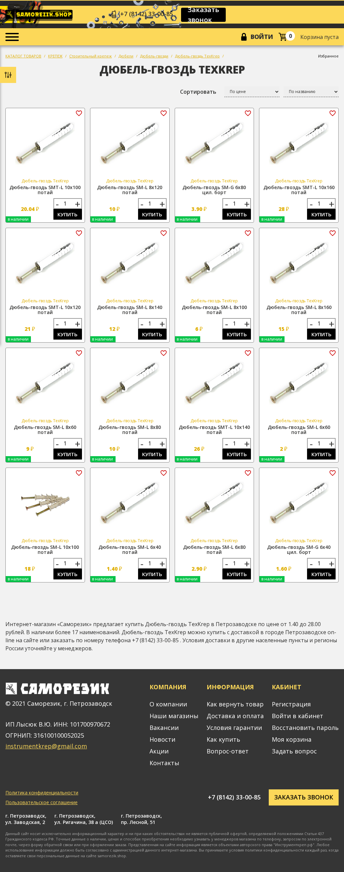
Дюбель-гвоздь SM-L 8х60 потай (45, 429)
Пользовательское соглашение (41, 802)
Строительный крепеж (90, 55)
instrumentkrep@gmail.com (46, 746)
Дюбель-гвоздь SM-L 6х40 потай (129, 549)
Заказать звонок (203, 15)
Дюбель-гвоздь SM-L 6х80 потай (214, 549)
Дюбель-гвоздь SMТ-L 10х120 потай (45, 309)
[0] (282, 37)
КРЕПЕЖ (55, 55)
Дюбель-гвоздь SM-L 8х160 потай (299, 309)
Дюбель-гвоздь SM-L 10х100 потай (45, 549)
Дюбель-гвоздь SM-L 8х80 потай (129, 429)
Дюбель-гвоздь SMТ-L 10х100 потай (45, 189)
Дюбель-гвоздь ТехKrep (197, 55)
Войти (262, 37)
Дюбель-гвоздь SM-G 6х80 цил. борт (214, 189)
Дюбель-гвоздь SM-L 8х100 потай (214, 309)
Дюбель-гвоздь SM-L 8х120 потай (129, 189)
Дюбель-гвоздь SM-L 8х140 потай (129, 309)
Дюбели (126, 55)
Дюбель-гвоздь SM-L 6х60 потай (299, 429)
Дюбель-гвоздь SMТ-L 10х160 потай (299, 189)
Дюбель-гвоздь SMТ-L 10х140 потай (214, 429)
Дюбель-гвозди (154, 55)
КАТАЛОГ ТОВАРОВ (23, 55)
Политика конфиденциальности (41, 792)
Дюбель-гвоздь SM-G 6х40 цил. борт (299, 549)
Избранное (328, 55)
